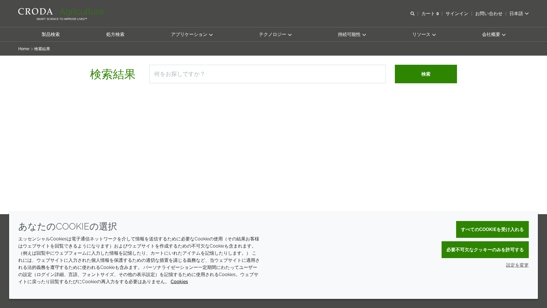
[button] (51, 34)
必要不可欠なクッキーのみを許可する (485, 249)
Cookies (179, 281)
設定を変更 (517, 265)
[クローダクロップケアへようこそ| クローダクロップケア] (61, 12)
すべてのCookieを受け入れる (492, 229)
